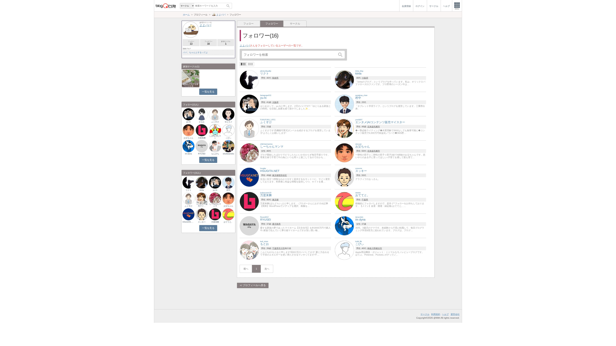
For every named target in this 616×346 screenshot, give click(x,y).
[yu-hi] (249, 104)
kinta (202, 190)
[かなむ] (202, 114)
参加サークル (225, 43)
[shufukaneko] (228, 146)
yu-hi (188, 122)
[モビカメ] (228, 114)
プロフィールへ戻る (254, 285)
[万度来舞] (249, 201)
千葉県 (365, 199)
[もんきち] (215, 146)
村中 (228, 190)
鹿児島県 (276, 224)
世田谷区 (282, 175)
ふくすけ (215, 122)
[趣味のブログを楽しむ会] (191, 78)
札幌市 (377, 126)
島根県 (275, 78)
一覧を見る (208, 91)
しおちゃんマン (215, 137)
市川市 (281, 248)
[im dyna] (344, 225)
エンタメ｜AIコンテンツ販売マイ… (202, 204)
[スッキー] (344, 177)
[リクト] (249, 79)
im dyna (188, 154)
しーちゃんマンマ (215, 205)
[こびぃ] (344, 250)
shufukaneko (228, 154)
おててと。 (228, 222)
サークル (295, 23)
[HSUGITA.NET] (249, 177)
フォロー (248, 23)
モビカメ (228, 122)
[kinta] (344, 79)
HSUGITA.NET (188, 222)
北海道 (370, 126)
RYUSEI (201, 154)
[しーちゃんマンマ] (249, 152)
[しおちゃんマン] (215, 130)
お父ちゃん (188, 138)
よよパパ (245, 45)
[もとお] (249, 250)
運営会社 (455, 314)
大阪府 (365, 78)
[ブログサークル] (165, 5)
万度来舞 (202, 138)
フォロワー (208, 43)
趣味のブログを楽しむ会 (190, 85)
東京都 (275, 175)
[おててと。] (344, 201)
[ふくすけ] (249, 128)
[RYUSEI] (249, 225)
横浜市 (379, 248)
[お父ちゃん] (344, 152)
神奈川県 (371, 248)
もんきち (215, 154)
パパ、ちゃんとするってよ (195, 52)
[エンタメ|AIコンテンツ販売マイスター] (344, 128)
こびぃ (228, 138)
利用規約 (435, 314)
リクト (188, 190)
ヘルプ (445, 314)
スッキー (202, 222)
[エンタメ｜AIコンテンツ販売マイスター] (202, 198)
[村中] (344, 104)
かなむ (202, 122)
